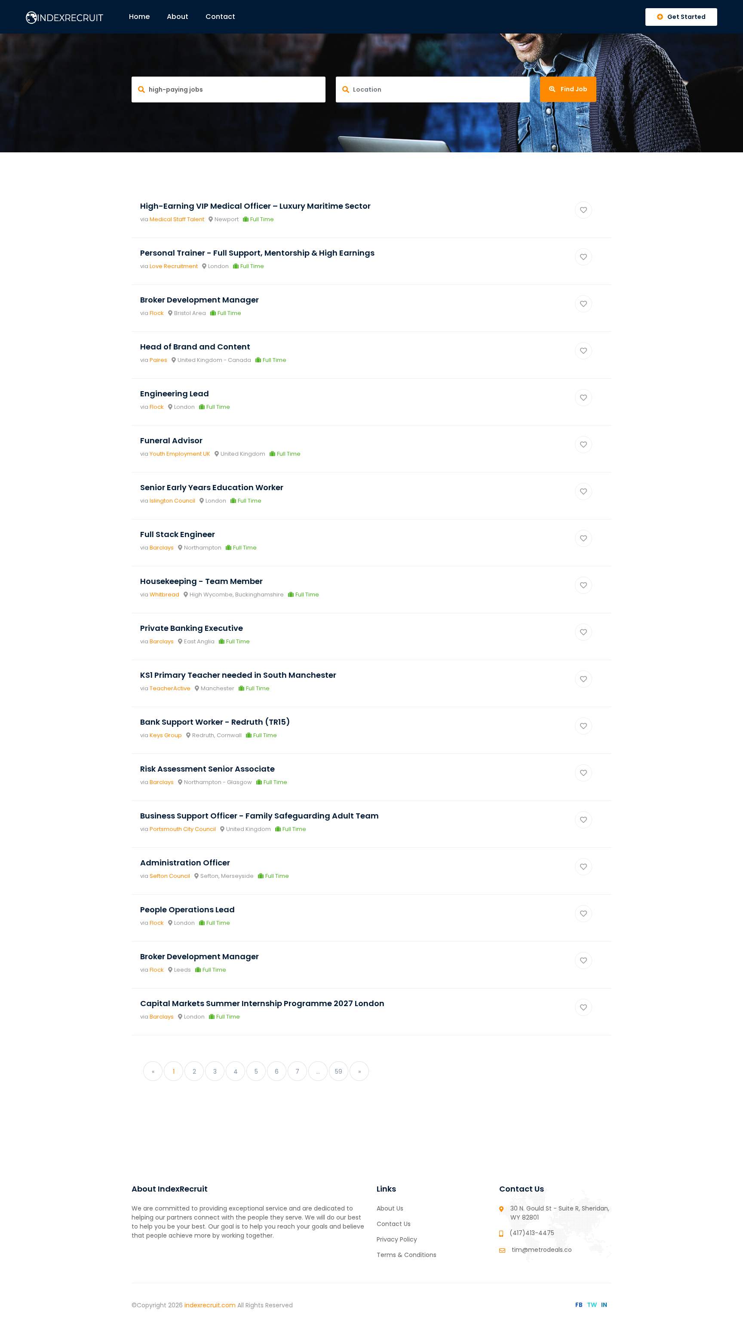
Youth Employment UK (180, 454)
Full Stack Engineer (177, 534)
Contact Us (394, 1224)
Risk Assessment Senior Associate (207, 768)
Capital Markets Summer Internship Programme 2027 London (262, 1003)
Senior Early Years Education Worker (211, 487)
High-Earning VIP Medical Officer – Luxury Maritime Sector (255, 206)
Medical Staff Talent (177, 219)
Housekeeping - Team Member (201, 581)
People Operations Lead (187, 909)
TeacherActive (170, 688)
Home (139, 17)
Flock (157, 313)
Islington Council (172, 501)
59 (338, 1071)
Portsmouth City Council (183, 829)
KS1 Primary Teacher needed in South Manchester (238, 675)
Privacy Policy (397, 1239)
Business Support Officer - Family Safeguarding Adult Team (259, 815)
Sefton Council (170, 876)
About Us (390, 1208)
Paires (158, 360)
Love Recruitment (174, 266)
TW (592, 1304)
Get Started (686, 16)
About (177, 17)
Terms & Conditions (406, 1255)
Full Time (262, 219)
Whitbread (164, 594)
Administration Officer (185, 862)
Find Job (573, 89)
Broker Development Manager (199, 299)
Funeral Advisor (171, 440)
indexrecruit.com (210, 1305)
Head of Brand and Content (195, 346)
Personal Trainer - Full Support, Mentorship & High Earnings (257, 252)
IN (604, 1304)
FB (579, 1304)
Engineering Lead (174, 393)
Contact (220, 17)
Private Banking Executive (191, 628)
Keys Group (166, 735)
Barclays (162, 548)
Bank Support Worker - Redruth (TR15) (215, 722)
